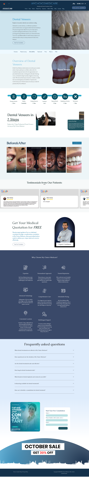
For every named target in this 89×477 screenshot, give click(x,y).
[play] (81, 132)
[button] (60, 122)
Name (47, 412)
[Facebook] (85, 3)
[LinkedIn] (77, 3)
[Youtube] (79, 3)
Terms (14, 471)
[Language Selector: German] (6, 3)
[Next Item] (79, 160)
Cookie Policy (19, 471)
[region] (65, 233)
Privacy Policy (25, 471)
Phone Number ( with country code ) (54, 417)
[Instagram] (82, 3)
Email (47, 422)
